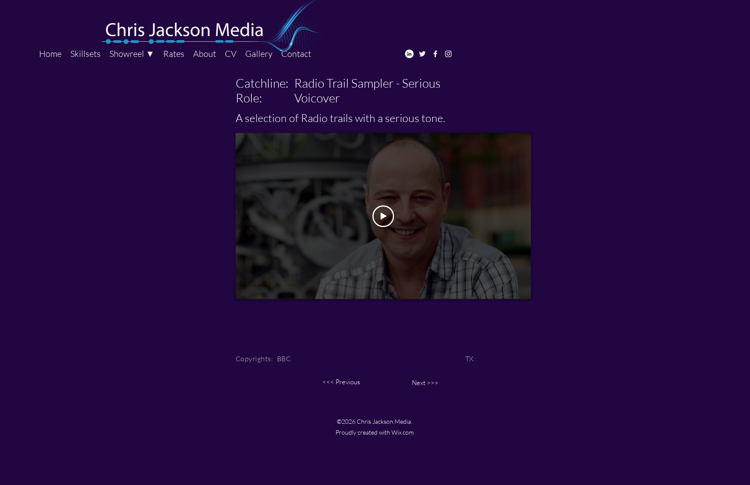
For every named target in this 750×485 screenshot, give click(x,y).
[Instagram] (448, 53)
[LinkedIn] (409, 53)
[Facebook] (435, 53)
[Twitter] (422, 53)
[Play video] (383, 216)
